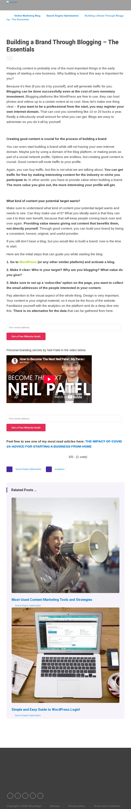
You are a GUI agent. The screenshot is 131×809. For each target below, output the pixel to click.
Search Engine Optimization (28, 469)
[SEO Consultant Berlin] (12, 5)
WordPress (28, 262)
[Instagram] (18, 796)
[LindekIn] (33, 796)
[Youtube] (40, 796)
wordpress (59, 469)
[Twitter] (25, 796)
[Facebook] (10, 796)
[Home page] (7, 15)
